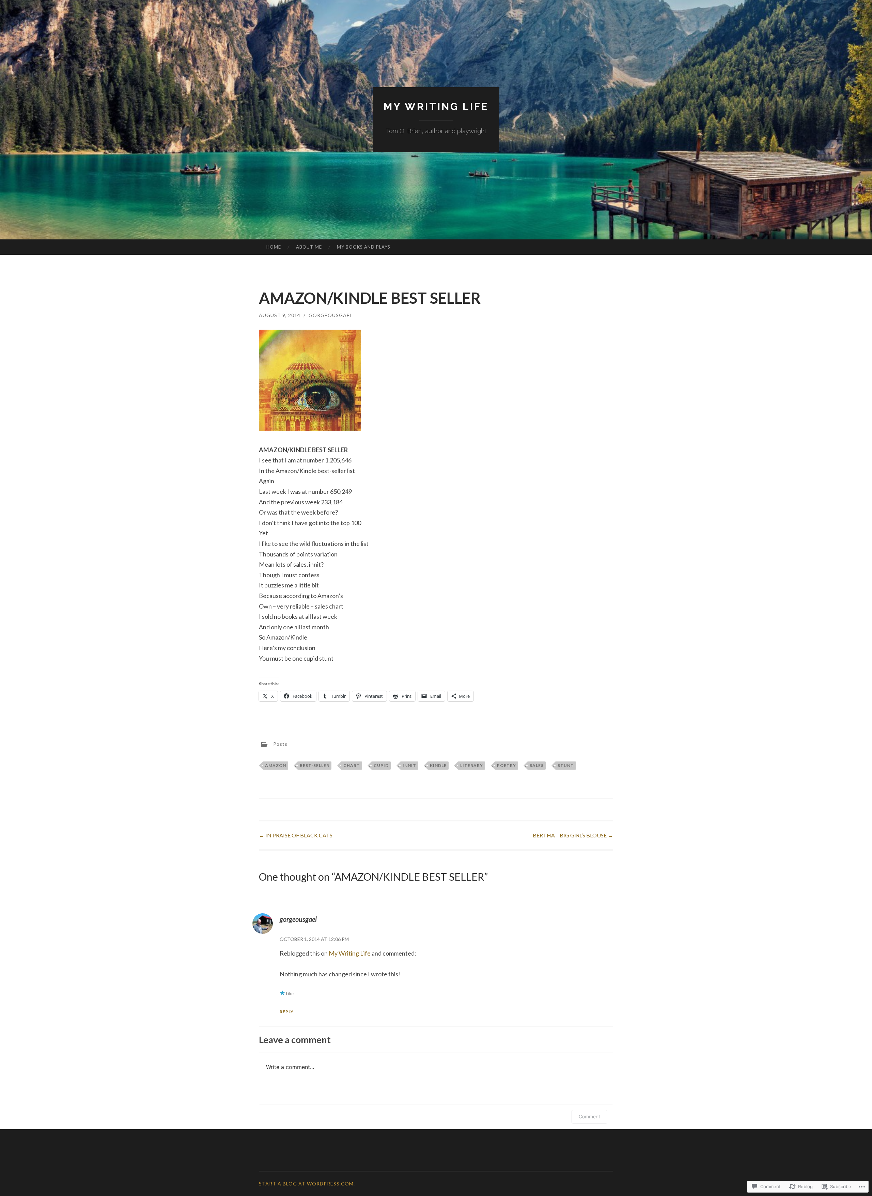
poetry (506, 765)
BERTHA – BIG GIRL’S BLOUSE (573, 835)
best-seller (314, 765)
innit (409, 765)
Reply (287, 1011)
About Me (309, 247)
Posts (280, 743)
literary (471, 765)
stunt (566, 765)
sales (537, 765)
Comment (589, 1116)
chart (351, 765)
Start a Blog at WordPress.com (306, 1183)
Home (273, 247)
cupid (381, 765)
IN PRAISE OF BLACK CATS (295, 835)
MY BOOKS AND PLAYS (363, 247)
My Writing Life (436, 106)
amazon (275, 765)
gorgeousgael (331, 315)
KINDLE (438, 765)
